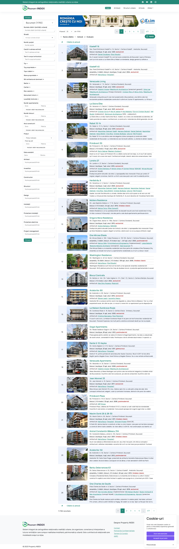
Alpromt (139, 494)
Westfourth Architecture (119, 89)
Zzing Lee (146, 89)
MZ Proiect (137, 134)
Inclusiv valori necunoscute (35, 109)
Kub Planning (117, 316)
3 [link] (129, 31)
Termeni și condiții (121, 533)
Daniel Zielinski (136, 131)
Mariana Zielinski (124, 131)
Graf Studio (112, 263)
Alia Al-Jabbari (116, 112)
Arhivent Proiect (121, 422)
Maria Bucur (102, 75)
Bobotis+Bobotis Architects (100, 246)
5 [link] (139, 511)
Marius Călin (102, 243)
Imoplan (110, 75)
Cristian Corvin (103, 112)
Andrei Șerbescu (104, 169)
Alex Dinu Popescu (104, 283)
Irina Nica (109, 134)
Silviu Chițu (139, 92)
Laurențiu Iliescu (114, 298)
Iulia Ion (129, 134)
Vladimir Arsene (103, 89)
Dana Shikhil (100, 134)
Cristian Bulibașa (120, 134)
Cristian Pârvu (128, 92)
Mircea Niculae (147, 169)
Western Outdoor (114, 151)
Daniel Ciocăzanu (104, 54)
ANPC (116, 536)
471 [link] (147, 31)
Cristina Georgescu (105, 316)
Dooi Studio (115, 54)
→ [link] (153, 31)
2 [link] (125, 31)
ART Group (102, 404)
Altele (150, 8)
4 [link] (133, 31)
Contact (117, 528)
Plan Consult (113, 208)
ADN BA (137, 169)
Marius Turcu (102, 208)
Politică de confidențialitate (124, 531)
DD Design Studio (132, 492)
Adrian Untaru (117, 169)
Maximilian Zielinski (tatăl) (107, 131)
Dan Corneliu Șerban (105, 492)
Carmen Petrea (128, 169)
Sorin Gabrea (102, 151)
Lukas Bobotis (147, 243)
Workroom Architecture (113, 114)
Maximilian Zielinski (138, 188)
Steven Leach (103, 298)
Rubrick (115, 283)
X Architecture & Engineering (118, 243)
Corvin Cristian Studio (141, 112)
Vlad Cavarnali (125, 246)
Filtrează (28, 18)
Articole (142, 8)
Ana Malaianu (127, 112)
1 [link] (121, 31)
